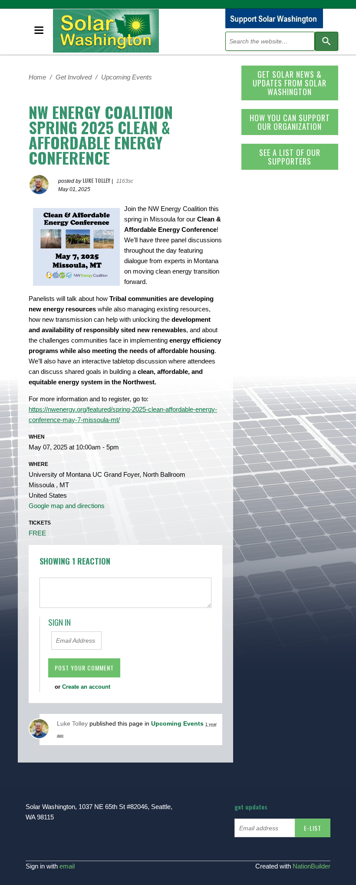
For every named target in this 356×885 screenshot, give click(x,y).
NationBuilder (311, 866)
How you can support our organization (290, 122)
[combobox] (270, 41)
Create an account (86, 687)
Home (37, 77)
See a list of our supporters (289, 157)
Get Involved (74, 77)
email (67, 866)
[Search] (326, 41)
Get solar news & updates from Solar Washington (289, 83)
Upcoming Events (126, 77)
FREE (37, 533)
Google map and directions (67, 505)
